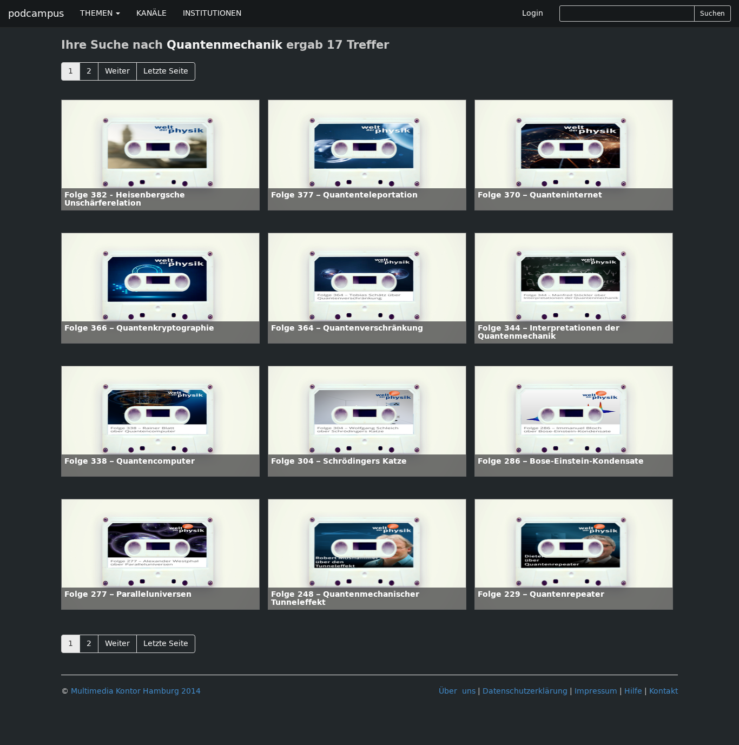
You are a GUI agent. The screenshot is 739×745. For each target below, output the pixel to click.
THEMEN (97, 13)
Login (532, 13)
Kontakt (663, 691)
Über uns (457, 691)
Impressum (596, 691)
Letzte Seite (165, 71)
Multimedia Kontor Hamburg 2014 (136, 691)
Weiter (117, 71)
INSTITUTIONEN (212, 13)
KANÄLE (151, 13)
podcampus (36, 13)
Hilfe (633, 691)
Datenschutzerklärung (525, 691)
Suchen (712, 13)
